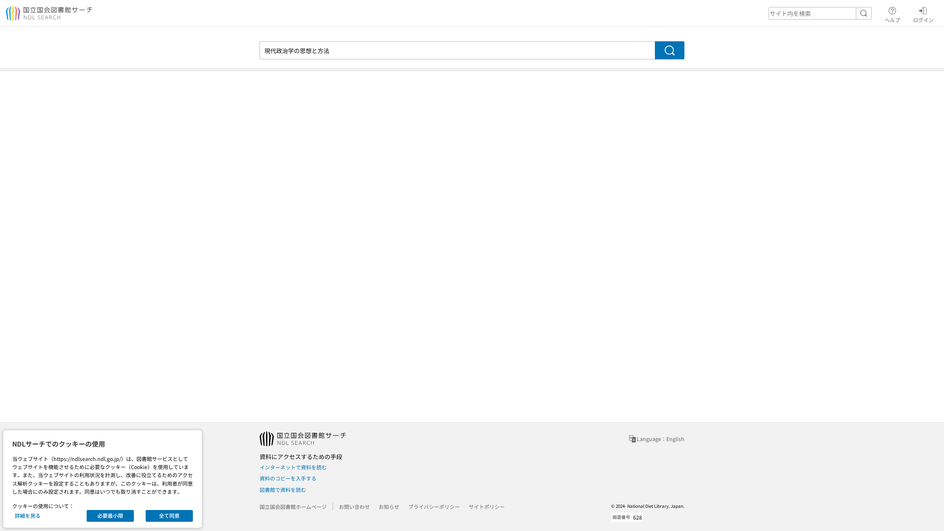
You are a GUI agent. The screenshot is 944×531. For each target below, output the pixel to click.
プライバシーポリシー (434, 506)
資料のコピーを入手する (288, 478)
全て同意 (169, 515)
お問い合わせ (354, 506)
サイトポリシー (487, 506)
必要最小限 (110, 515)
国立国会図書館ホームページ (293, 506)
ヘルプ (892, 19)
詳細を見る (28, 515)
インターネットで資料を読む (293, 467)
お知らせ (389, 506)
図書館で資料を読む (283, 489)
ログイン (923, 19)
